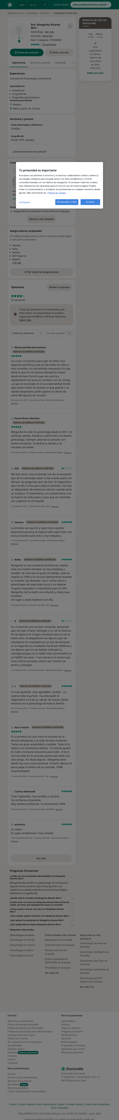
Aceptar (90, 202)
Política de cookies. (56, 193)
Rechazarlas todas (67, 202)
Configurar (24, 202)
